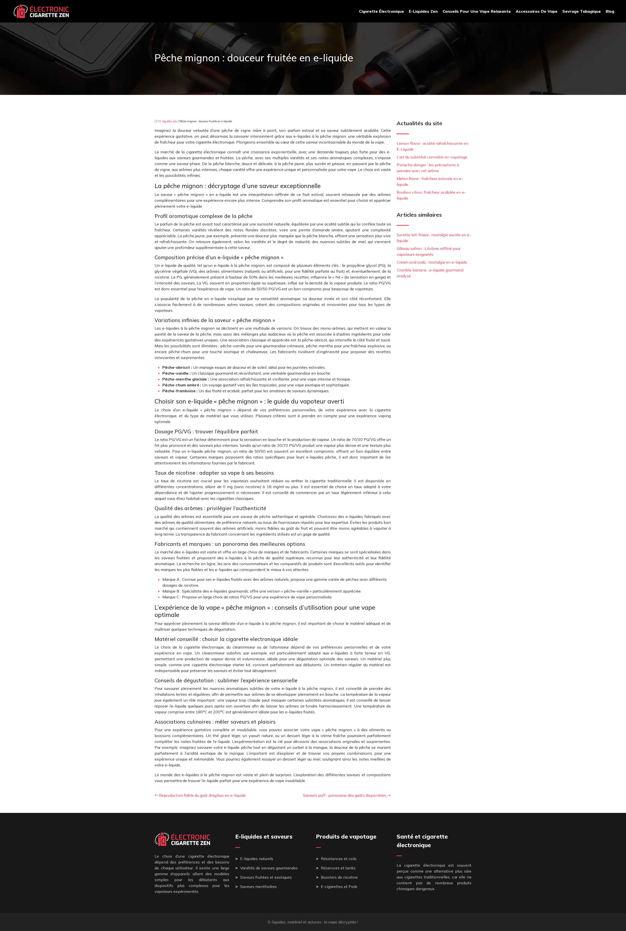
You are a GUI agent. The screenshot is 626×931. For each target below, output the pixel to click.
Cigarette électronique (381, 11)
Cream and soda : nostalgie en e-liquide (432, 262)
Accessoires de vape (537, 11)
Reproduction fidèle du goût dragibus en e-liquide (202, 795)
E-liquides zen (423, 11)
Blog (610, 11)
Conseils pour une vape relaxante (477, 11)
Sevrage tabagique (581, 11)
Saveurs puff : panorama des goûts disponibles (344, 795)
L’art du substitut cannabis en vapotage (432, 157)
